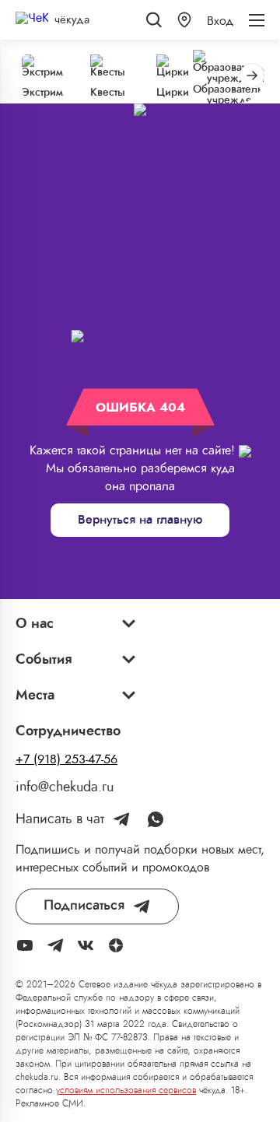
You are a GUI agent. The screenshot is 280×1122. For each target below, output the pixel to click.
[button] (184, 20)
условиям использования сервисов (126, 1090)
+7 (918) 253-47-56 (66, 759)
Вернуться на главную (140, 520)
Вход (220, 21)
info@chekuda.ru (65, 787)
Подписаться (84, 906)
